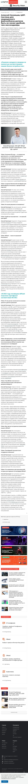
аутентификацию (22, 369)
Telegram (15, 749)
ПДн (18, 331)
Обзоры (3, 732)
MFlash (23, 146)
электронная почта (16, 502)
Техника (14, 733)
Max (14, 742)
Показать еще (14, 712)
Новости (4, 727)
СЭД (10, 388)
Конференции (16, 727)
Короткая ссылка (6, 522)
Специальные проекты (16, 729)
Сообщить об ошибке (8, 761)
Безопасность (13, 2)
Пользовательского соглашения (8, 778)
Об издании (4, 742)
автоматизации (9, 325)
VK (13, 744)
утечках (9, 114)
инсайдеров (5, 373)
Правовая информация (9, 763)
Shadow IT (8, 222)
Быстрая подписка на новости (10, 756)
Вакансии (4, 746)
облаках (9, 250)
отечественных (11, 376)
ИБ (11, 149)
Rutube (14, 748)
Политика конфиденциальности (11, 759)
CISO (16, 146)
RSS (4, 757)
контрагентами (10, 500)
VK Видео (15, 746)
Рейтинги (4, 730)
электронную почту (6, 283)
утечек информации (6, 378)
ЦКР (19, 146)
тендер (2, 209)
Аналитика (4, 729)
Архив (3, 734)
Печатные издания (17, 737)
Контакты (4, 748)
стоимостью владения (12, 324)
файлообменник (5, 255)
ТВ (13, 735)
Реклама (4, 744)
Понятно (5, 781)
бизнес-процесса (20, 179)
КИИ (6, 334)
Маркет (14, 732)
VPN (13, 487)
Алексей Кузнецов (8, 146)
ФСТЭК (15, 329)
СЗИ (2, 444)
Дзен (14, 751)
